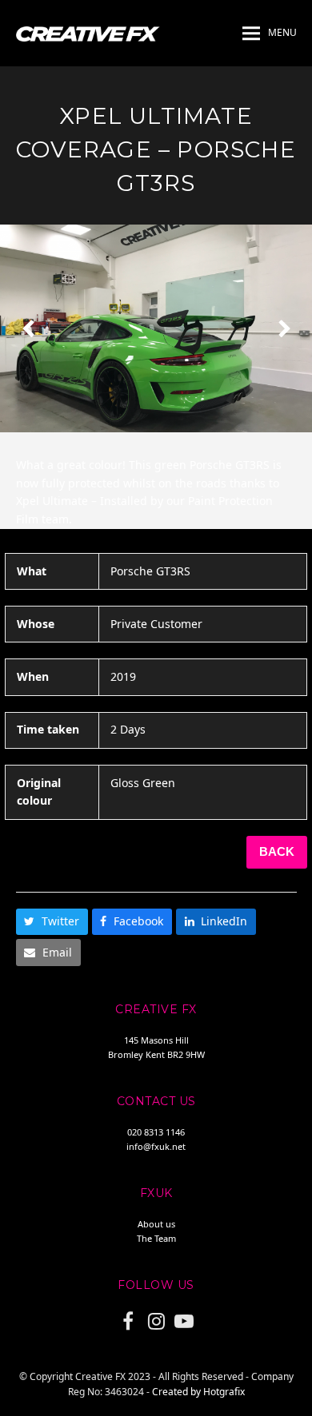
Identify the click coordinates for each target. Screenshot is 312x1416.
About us (156, 1224)
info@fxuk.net (156, 1146)
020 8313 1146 (156, 1132)
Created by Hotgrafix (198, 1391)
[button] (269, 34)
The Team (156, 1238)
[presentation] (28, 328)
